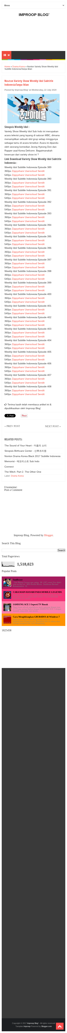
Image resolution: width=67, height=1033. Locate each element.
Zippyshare (18, 171)
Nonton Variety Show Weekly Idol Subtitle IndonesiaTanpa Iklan (28, 83)
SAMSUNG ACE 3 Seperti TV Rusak (30, 604)
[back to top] (60, 1026)
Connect (9, 466)
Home (7, 66)
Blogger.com (46, 1026)
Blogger (48, 535)
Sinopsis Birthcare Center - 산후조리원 (25, 450)
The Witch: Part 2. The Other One (22, 471)
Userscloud (31, 171)
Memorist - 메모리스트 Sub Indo (21, 461)
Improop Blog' (34, 15)
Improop (27, 1026)
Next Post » (53, 426)
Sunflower (18, 579)
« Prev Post (12, 426)
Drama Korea (18, 66)
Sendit (41, 171)
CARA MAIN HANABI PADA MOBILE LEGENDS (37, 592)
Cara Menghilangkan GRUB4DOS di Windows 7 (36, 616)
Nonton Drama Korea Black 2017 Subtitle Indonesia (32, 456)
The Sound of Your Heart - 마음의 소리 (25, 445)
